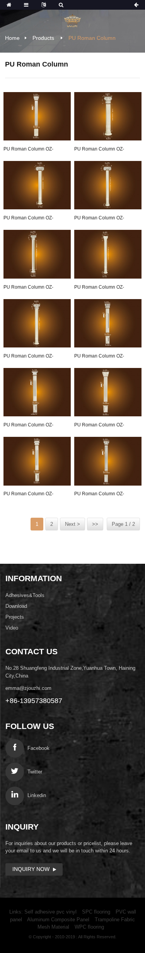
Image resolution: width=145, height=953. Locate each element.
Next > (72, 524)
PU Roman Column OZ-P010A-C (99, 495)
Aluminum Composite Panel (58, 919)
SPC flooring (96, 912)
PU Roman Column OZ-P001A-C (99, 357)
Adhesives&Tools (24, 595)
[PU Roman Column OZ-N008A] (108, 185)
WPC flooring (89, 927)
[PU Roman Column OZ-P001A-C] (108, 323)
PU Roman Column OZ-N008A (99, 219)
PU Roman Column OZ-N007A (28, 357)
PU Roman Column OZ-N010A (99, 150)
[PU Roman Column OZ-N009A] (37, 185)
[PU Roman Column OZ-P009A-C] (108, 392)
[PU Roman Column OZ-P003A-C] (37, 116)
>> (95, 524)
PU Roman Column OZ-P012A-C (28, 426)
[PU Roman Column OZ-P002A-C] (37, 461)
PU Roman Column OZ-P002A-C (28, 495)
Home (12, 38)
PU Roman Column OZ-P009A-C (99, 426)
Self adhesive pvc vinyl (50, 912)
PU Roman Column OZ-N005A (28, 288)
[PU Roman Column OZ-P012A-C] (37, 392)
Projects (14, 617)
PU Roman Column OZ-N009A (28, 219)
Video (11, 628)
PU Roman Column (92, 38)
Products (43, 38)
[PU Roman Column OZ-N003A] (108, 254)
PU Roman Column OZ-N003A (99, 288)
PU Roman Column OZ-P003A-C (28, 150)
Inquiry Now (30, 869)
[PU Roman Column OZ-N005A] (37, 254)
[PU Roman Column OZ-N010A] (108, 116)
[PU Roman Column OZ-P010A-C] (108, 461)
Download (16, 606)
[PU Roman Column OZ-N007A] (37, 323)
